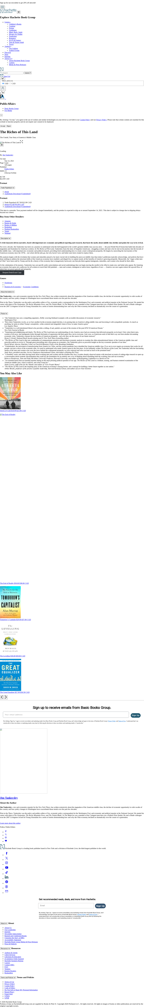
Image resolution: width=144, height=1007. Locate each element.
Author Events (14, 50)
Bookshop (8, 227)
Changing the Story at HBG (14, 938)
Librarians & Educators (12, 957)
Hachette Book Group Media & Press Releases (21, 942)
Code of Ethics (9, 988)
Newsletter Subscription (12, 934)
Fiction (11, 28)
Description (5, 238)
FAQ (6, 967)
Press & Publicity (10, 944)
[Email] (6, 893)
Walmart (7, 233)
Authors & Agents (10, 953)
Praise (3, 313)
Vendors (7, 969)
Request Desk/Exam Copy (12, 272)
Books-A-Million (10, 225)
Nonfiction (13, 36)
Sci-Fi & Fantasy (15, 40)
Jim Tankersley (8, 155)
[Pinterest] (6, 883)
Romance (12, 38)
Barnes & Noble (10, 223)
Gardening (13, 30)
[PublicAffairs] (5, 99)
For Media (8, 111)
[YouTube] (6, 869)
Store (6, 54)
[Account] (3, 88)
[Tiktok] (6, 874)
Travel (11, 44)
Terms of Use (9, 982)
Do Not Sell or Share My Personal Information (21, 990)
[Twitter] (6, 860)
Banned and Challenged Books (15, 936)
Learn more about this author (10, 823)
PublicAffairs (9, 169)
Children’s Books (15, 24)
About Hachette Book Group (19, 61)
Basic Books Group (11, 108)
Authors (7, 46)
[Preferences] (2, 78)
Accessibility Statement (12, 940)
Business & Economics (12, 287)
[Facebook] (6, 855)
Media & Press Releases (17, 65)
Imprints (7, 57)
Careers (11, 63)
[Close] (2, 145)
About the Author (6, 292)
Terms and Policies (7, 977)
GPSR (6, 998)
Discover (7, 52)
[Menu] (2, 7)
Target (6, 231)
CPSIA (7, 996)
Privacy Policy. (101, 120)
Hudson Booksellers (11, 229)
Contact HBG (9, 965)
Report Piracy (9, 992)
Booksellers (8, 973)
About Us (7, 59)
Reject (9, 126)
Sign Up (136, 715)
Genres (7, 22)
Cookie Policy (85, 120)
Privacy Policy (9, 984)
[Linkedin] (6, 879)
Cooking (12, 26)
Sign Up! (6, 76)
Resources (4, 948)
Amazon (7, 221)
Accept (3, 126)
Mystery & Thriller (15, 34)
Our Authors (13, 48)
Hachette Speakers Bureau (13, 961)
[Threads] (6, 888)
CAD (14, 84)
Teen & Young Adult (16, 42)
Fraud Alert (8, 994)
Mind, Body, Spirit (15, 32)
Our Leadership (10, 930)
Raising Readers (10, 971)
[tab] (72, 115)
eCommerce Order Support (14, 959)
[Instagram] (6, 864)
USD (7, 84)
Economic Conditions (31, 287)
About (3, 923)
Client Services (9, 955)
